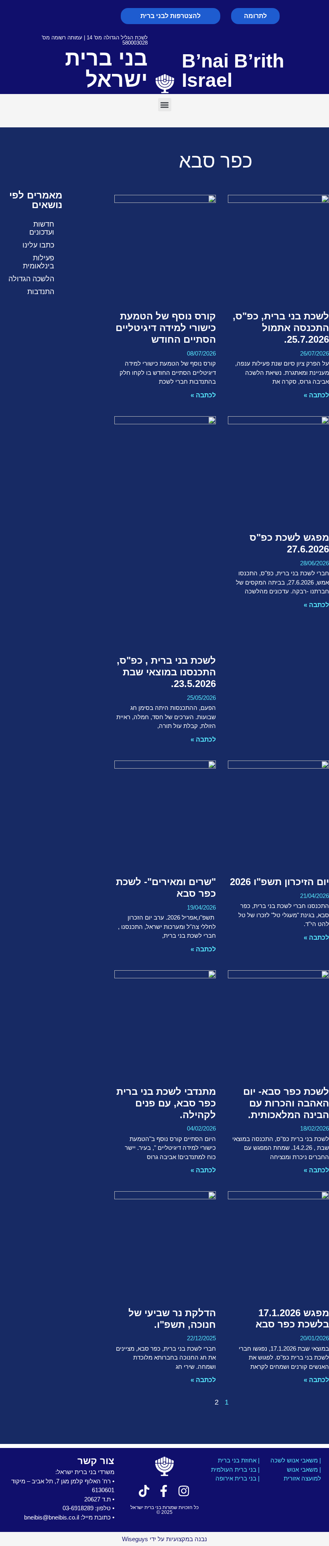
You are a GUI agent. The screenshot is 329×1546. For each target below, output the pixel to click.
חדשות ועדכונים (41, 228)
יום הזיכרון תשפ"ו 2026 (279, 881)
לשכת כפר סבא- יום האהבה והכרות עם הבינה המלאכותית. (286, 1103)
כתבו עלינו (38, 245)
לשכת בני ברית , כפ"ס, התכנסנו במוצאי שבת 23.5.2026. (166, 672)
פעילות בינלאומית (38, 262)
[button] (164, 104)
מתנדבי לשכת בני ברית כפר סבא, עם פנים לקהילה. (166, 1103)
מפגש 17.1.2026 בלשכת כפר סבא (292, 1318)
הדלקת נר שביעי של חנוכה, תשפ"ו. (172, 1318)
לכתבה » (316, 395)
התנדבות (40, 292)
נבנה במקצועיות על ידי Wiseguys (164, 1539)
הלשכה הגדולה (31, 279)
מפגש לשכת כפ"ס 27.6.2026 (289, 543)
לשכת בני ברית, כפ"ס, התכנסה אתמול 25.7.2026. (281, 328)
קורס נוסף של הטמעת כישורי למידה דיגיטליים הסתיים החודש (166, 328)
